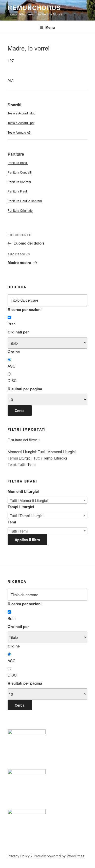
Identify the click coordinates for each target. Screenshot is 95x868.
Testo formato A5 (19, 132)
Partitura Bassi (18, 162)
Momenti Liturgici (23, 491)
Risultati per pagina (25, 389)
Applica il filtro (27, 539)
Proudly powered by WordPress (59, 855)
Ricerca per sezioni (25, 309)
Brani (12, 323)
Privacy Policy (19, 855)
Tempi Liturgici (21, 507)
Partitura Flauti (18, 191)
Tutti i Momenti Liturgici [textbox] (29, 500)
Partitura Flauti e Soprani (25, 201)
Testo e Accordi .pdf (21, 122)
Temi (12, 522)
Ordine (14, 351)
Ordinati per (18, 332)
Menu (50, 27)
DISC (12, 380)
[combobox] (47, 500)
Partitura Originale (20, 210)
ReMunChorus (34, 7)
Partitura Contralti (20, 172)
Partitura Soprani (19, 182)
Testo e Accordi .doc (21, 113)
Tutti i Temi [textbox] (19, 531)
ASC (11, 366)
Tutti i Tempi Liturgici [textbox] (26, 515)
